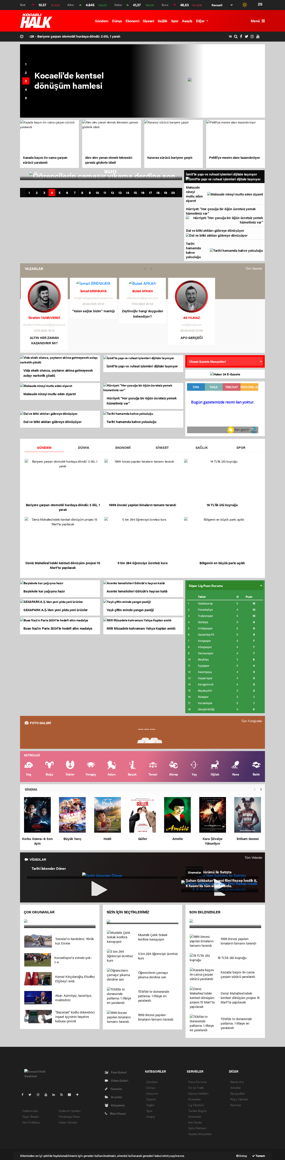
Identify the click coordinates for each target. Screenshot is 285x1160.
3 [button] (26, 81)
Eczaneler (194, 1099)
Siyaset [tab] (162, 447)
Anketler (235, 1087)
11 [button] (105, 192)
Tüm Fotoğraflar (251, 721)
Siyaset (148, 20)
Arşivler (116, 1097)
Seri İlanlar (195, 1122)
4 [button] (26, 89)
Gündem (101, 20)
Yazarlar (116, 1088)
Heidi (107, 838)
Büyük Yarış (72, 838)
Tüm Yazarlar (253, 268)
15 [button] (135, 192)
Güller (142, 838)
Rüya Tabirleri (239, 1099)
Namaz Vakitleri (198, 1093)
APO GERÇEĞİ (192, 337)
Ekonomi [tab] (122, 447)
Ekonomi (132, 20)
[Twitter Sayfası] (31, 1094)
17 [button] (150, 192)
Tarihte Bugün (197, 1110)
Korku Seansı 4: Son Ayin (37, 841)
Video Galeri (119, 1080)
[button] (261, 789)
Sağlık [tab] (201, 447)
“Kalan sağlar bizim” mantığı (93, 310)
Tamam (260, 1156)
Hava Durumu (197, 1081)
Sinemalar (194, 1116)
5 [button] (26, 97)
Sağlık (162, 20)
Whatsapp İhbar (69, 1116)
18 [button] (158, 192)
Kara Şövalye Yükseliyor (212, 841)
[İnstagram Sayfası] (40, 1094)
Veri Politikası (31, 1122)
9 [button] (90, 192)
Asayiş (187, 20)
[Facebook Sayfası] (24, 1094)
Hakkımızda (30, 1110)
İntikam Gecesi (248, 838)
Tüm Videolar (253, 857)
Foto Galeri (118, 1072)
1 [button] (25, 64)
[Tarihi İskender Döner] (102, 875)
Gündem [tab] (44, 447)
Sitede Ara (237, 1081)
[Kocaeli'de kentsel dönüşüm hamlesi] (226, 81)
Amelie (177, 838)
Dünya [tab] (83, 447)
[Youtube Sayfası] (48, 1094)
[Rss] (63, 1094)
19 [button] (165, 192)
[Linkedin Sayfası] (55, 1094)
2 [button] (26, 72)
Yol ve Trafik (196, 1087)
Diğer (201, 20)
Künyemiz (117, 1105)
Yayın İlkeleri (30, 1116)
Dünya (117, 20)
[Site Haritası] (71, 1094)
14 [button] (127, 192)
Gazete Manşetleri (200, 1134)
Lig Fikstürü (196, 1105)
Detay (243, 1156)
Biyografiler (237, 1093)
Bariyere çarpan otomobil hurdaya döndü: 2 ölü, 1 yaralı (76, 36)
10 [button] (97, 192)
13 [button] (120, 192)
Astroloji (235, 1105)
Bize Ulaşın (117, 1113)
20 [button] (173, 192)
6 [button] (67, 192)
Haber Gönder (68, 1122)
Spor (174, 20)
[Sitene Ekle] (79, 1094)
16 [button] (143, 192)
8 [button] (82, 192)
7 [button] (74, 192)
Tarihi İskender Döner (49, 868)
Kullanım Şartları (70, 1110)
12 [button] (112, 192)
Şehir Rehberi (197, 1128)
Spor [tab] (240, 447)
